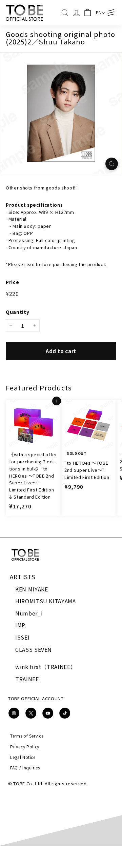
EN (99, 12)
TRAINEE (27, 679)
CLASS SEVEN (33, 649)
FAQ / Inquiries (25, 767)
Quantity (17, 311)
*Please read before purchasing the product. (56, 264)
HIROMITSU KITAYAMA (45, 601)
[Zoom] (111, 163)
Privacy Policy (24, 746)
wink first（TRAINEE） (45, 667)
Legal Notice (23, 757)
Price (12, 282)
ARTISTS (22, 576)
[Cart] (87, 13)
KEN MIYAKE (31, 589)
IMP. (20, 625)
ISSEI (22, 637)
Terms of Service (26, 736)
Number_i (29, 613)
